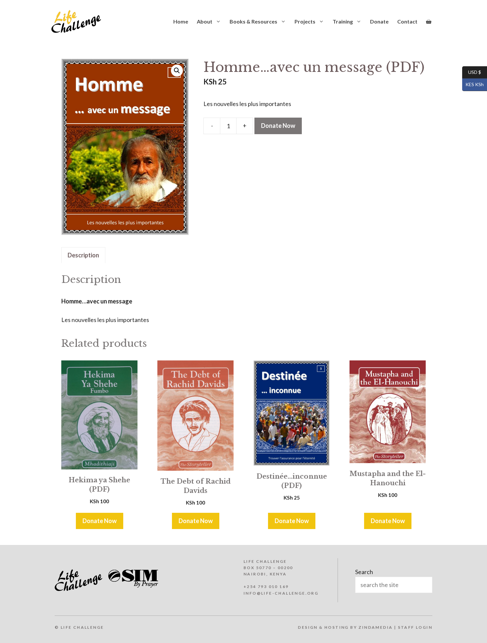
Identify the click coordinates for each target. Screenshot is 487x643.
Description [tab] (83, 255)
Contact (407, 21)
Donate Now (278, 125)
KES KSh (473, 84)
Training (343, 21)
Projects (305, 21)
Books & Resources (253, 21)
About (204, 21)
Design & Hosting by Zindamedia (345, 627)
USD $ (471, 72)
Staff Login (415, 627)
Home (180, 21)
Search (364, 571)
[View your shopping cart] (429, 21)
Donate (379, 21)
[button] (177, 71)
